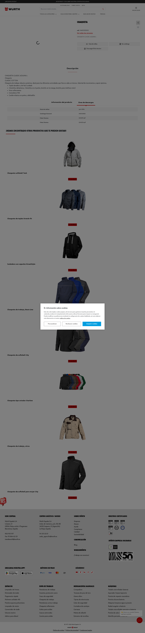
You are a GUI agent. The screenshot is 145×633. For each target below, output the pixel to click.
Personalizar (52, 324)
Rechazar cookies (72, 324)
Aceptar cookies (91, 324)
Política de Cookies (65, 318)
